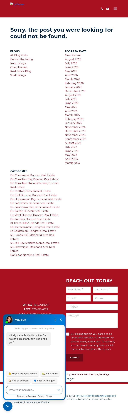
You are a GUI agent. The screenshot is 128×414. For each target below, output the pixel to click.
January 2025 (73, 123)
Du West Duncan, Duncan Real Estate (34, 215)
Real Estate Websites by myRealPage (91, 374)
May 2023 (71, 154)
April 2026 (71, 75)
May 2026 (71, 71)
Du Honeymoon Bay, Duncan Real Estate (36, 199)
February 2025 (74, 119)
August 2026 (73, 59)
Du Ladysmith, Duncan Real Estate (32, 203)
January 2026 (73, 87)
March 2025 (72, 115)
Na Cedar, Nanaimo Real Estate (29, 255)
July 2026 (71, 63)
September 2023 (75, 139)
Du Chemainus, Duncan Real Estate (32, 175)
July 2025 (71, 99)
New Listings (18, 63)
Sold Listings (18, 75)
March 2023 (72, 162)
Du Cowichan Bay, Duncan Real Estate (34, 179)
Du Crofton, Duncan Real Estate (30, 191)
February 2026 (74, 83)
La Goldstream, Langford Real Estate (33, 231)
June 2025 (71, 103)
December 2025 (75, 91)
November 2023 (75, 135)
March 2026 (72, 79)
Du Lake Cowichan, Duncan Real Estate (35, 207)
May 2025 (71, 107)
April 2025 (71, 111)
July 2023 (71, 147)
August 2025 (73, 95)
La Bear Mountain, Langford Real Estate (35, 227)
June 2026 (71, 67)
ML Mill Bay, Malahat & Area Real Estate (34, 243)
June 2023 (71, 151)
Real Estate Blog (20, 71)
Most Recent (73, 55)
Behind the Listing (21, 59)
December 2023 (75, 131)
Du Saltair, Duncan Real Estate (29, 211)
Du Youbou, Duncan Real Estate (30, 219)
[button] (102, 8)
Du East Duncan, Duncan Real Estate (33, 195)
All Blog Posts (18, 55)
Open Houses (18, 67)
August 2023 (73, 142)
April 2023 (71, 159)
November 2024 (75, 127)
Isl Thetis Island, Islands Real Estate (32, 223)
